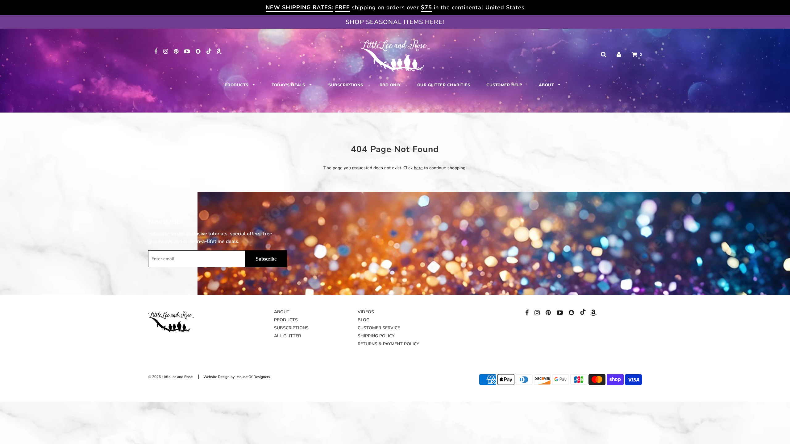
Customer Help (504, 85)
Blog (363, 320)
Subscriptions (345, 85)
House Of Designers (253, 376)
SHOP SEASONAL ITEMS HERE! (395, 22)
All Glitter (287, 336)
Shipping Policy (376, 336)
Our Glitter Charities (443, 85)
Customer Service (379, 328)
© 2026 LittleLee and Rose (170, 376)
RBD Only (390, 85)
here (418, 168)
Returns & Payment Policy (388, 344)
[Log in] (619, 54)
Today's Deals (289, 85)
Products (237, 85)
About (547, 85)
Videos (366, 312)
